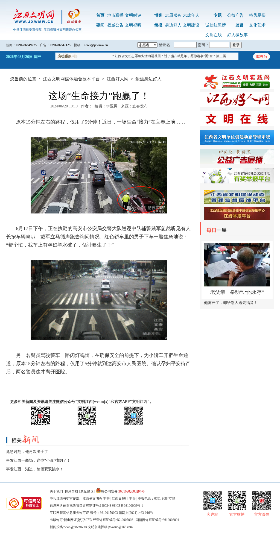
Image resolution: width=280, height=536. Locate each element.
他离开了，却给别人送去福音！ (231, 303)
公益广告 (235, 15)
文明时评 (133, 15)
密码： (203, 45)
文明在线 (213, 35)
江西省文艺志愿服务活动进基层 (131, 56)
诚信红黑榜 (215, 25)
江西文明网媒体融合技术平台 (71, 79)
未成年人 (191, 15)
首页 (100, 15)
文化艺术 (257, 25)
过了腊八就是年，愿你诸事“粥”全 (181, 56)
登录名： (166, 45)
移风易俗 (257, 15)
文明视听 (133, 25)
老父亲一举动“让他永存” (237, 292)
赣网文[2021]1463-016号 (136, 513)
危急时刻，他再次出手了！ (29, 452)
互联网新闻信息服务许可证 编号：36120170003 (84, 513)
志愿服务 (173, 15)
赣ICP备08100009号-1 (127, 506)
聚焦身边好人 (148, 79)
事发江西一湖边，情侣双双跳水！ (34, 469)
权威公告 (115, 25)
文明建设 (191, 25)
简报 (158, 25)
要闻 (100, 25)
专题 (218, 15)
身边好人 (173, 25)
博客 (158, 15)
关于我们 (56, 491)
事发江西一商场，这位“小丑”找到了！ (38, 460)
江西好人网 (118, 79)
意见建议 (87, 491)
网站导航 (71, 491)
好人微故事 (237, 35)
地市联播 (115, 15)
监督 (239, 25)
